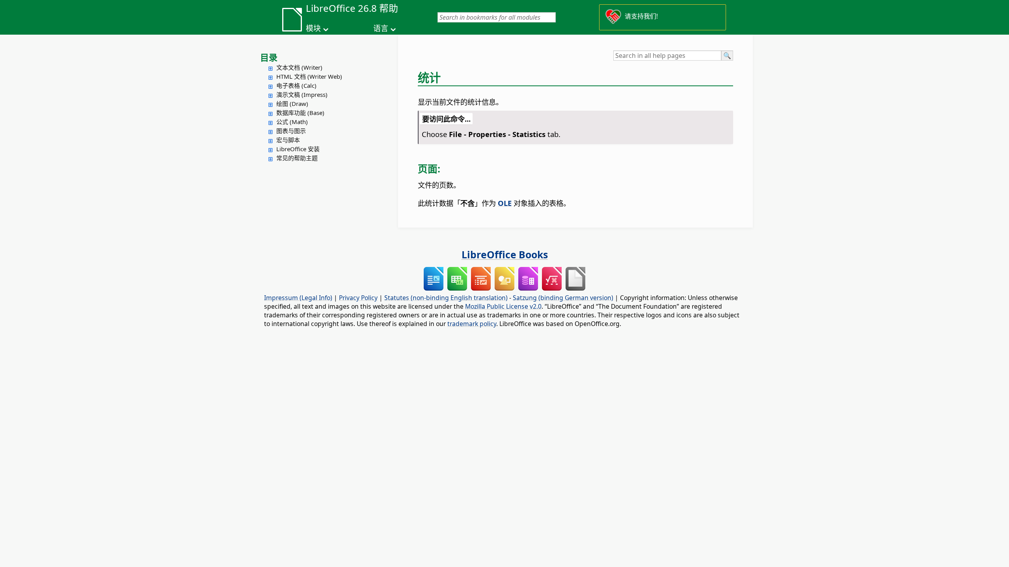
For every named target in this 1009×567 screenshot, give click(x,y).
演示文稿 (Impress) (302, 94)
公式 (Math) (292, 122)
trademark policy (471, 323)
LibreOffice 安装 (298, 149)
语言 (380, 28)
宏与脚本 (288, 140)
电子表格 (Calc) (296, 85)
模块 (313, 28)
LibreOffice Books (505, 254)
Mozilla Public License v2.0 (503, 306)
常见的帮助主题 (297, 158)
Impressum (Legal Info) (298, 297)
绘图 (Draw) (292, 103)
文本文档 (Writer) (299, 67)
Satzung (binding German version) (563, 297)
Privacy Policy (358, 297)
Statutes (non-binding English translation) (446, 297)
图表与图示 (291, 131)
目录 (268, 57)
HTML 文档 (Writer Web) (309, 76)
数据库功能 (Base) (300, 113)
